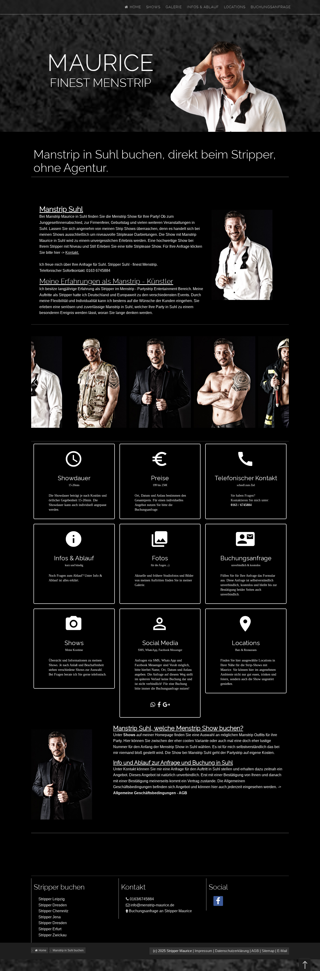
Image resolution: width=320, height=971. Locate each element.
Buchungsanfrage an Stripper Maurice (160, 911)
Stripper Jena (49, 917)
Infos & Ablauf (203, 7)
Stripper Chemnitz (53, 911)
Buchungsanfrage (271, 7)
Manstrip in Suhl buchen (68, 950)
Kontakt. (72, 253)
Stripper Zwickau (52, 935)
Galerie (174, 7)
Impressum (203, 951)
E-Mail (282, 951)
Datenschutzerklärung (232, 951)
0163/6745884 (141, 899)
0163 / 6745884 (241, 505)
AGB (255, 951)
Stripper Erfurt (49, 929)
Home (135, 7)
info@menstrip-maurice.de (152, 905)
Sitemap (268, 951)
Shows (153, 7)
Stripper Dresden (52, 905)
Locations (235, 7)
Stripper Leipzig (51, 899)
